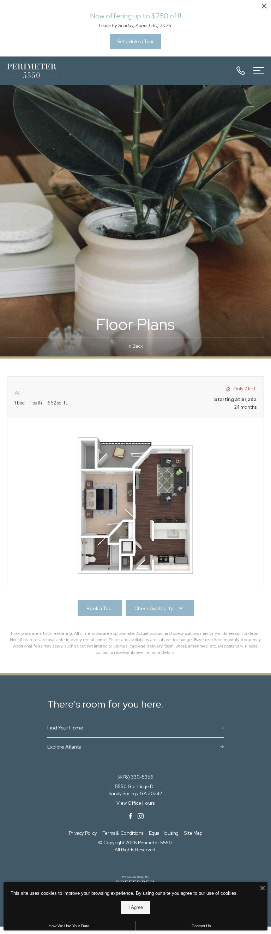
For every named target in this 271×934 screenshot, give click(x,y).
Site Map (193, 833)
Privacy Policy (83, 833)
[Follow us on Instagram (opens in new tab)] (141, 815)
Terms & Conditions (123, 833)
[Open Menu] (258, 71)
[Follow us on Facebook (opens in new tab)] (130, 815)
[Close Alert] (264, 7)
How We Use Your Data (69, 926)
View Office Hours (135, 803)
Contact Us (201, 926)
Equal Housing (164, 833)
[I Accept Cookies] (262, 888)
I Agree (135, 907)
